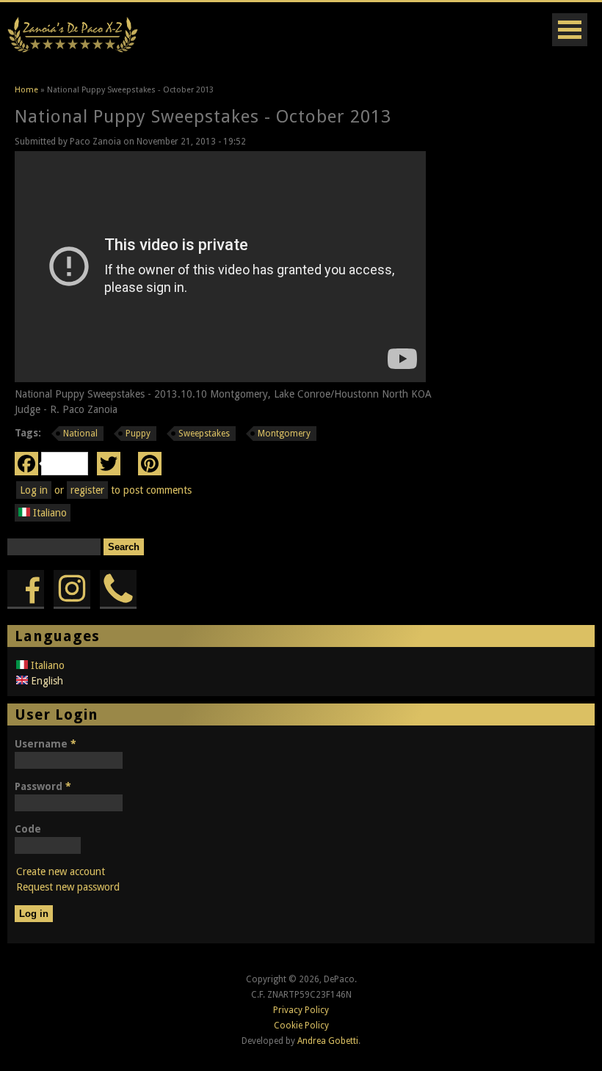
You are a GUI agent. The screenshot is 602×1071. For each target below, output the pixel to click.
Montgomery (284, 433)
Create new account (60, 871)
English (45, 681)
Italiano (48, 513)
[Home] (72, 50)
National (80, 433)
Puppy (138, 433)
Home (26, 90)
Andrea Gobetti (327, 1041)
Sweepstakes (204, 433)
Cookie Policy (301, 1025)
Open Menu (569, 29)
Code (28, 829)
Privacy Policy (301, 1010)
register (87, 490)
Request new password (68, 887)
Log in (34, 490)
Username (45, 744)
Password (43, 786)
